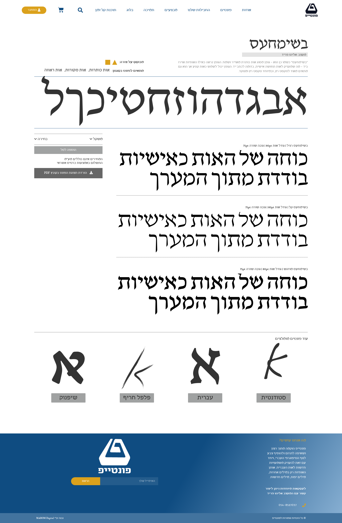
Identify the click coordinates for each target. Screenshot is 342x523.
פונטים (226, 10)
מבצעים (170, 10)
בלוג (129, 10)
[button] (80, 10)
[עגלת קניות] (61, 10)
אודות (246, 10)
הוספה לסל (68, 150)
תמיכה (148, 10)
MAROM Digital (45, 518)
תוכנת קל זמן (105, 10)
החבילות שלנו (199, 10)
